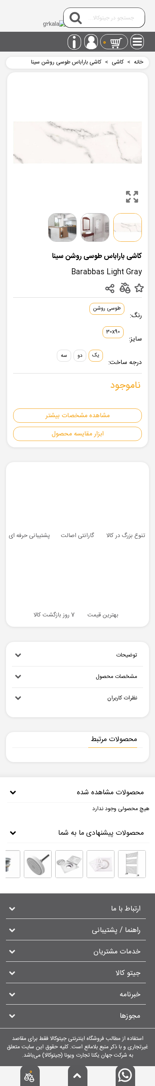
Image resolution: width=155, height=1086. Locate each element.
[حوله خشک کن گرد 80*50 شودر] (132, 864)
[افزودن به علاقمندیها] (138, 288)
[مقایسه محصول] (124, 287)
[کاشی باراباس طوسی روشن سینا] (132, 197)
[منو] (137, 39)
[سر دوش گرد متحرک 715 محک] (38, 864)
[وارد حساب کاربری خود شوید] (91, 42)
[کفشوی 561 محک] (100, 864)
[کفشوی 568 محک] (69, 864)
